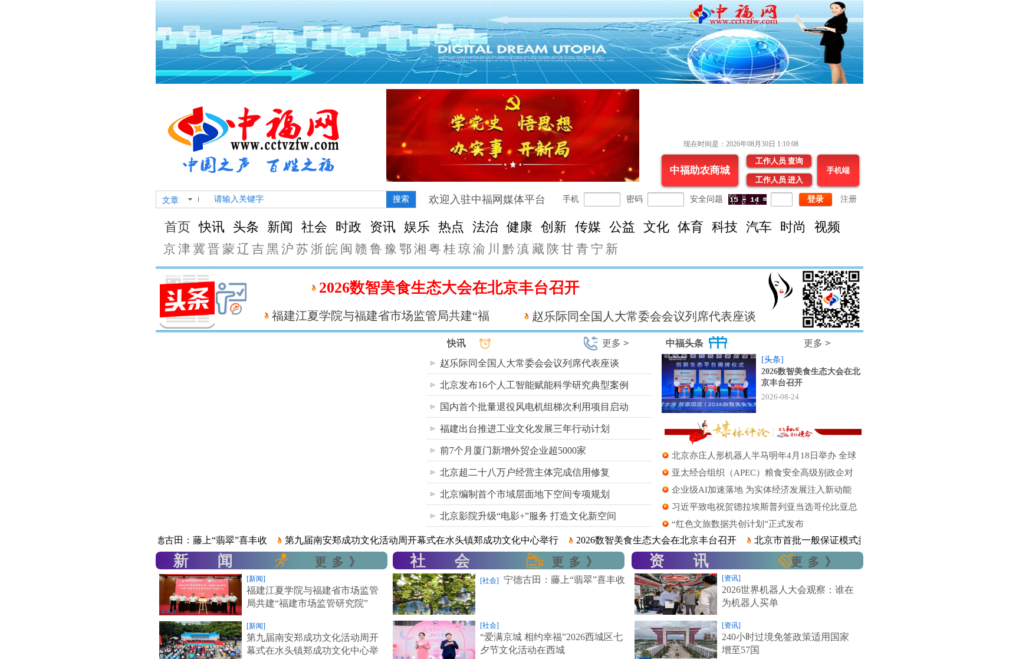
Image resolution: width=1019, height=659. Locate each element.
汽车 (759, 226)
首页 (177, 226)
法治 (485, 226)
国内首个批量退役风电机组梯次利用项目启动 (534, 407)
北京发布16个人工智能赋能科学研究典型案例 (534, 385)
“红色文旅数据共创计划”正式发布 (738, 524)
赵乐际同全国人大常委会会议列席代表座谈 (644, 316)
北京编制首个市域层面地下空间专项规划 (525, 494)
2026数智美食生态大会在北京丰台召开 (449, 287)
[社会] (489, 580)
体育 (691, 226)
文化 (656, 226)
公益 (622, 226)
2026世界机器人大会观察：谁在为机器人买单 (788, 596)
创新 (554, 226)
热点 (451, 226)
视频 (827, 226)
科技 (725, 226)
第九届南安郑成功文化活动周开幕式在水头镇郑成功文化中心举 (312, 643)
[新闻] (255, 579)
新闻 (280, 226)
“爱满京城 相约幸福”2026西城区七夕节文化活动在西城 (551, 643)
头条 (246, 226)
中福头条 (685, 343)
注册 (848, 199)
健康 (519, 226)
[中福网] (258, 135)
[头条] (772, 359)
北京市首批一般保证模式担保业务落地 (799, 540)
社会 (314, 226)
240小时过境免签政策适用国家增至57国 (785, 643)
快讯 (212, 226)
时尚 (793, 226)
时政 (348, 226)
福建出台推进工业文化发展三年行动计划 (525, 429)
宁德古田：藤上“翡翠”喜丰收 (171, 540)
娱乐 (417, 226)
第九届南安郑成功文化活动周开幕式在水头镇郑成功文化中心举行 (387, 540)
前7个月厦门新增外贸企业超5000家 (513, 450)
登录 (815, 199)
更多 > (615, 343)
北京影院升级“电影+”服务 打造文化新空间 (528, 516)
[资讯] (731, 578)
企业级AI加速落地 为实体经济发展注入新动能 (762, 489)
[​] (402, 560)
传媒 (588, 226)
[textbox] (296, 199)
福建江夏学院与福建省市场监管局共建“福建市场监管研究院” (312, 596)
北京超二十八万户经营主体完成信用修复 (525, 472)
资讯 (383, 226)
